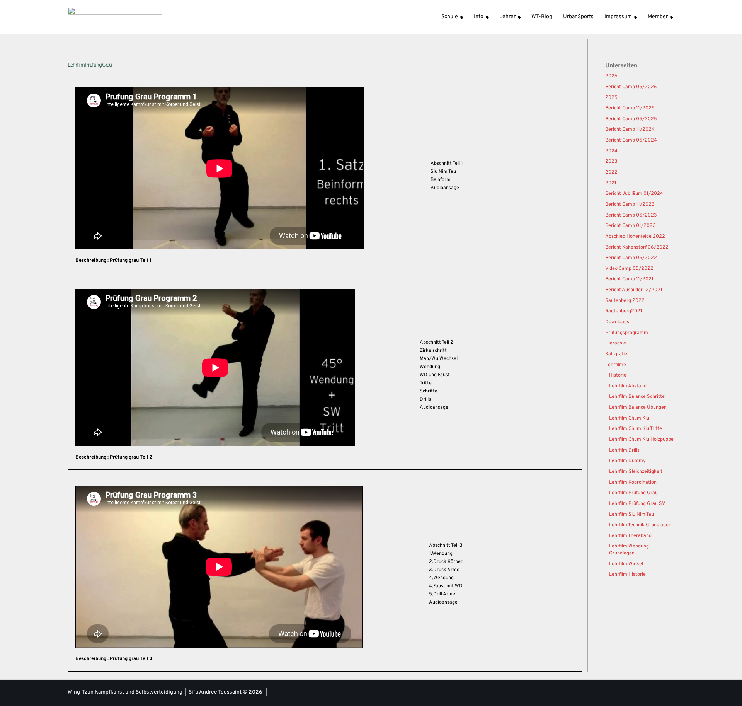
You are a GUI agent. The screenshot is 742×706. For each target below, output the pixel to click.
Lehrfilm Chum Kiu (629, 418)
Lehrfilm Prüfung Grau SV (637, 504)
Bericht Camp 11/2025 (630, 108)
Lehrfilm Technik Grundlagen (640, 525)
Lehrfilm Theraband (630, 536)
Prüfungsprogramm (626, 333)
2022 (611, 172)
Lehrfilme (615, 365)
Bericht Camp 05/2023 (631, 215)
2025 (611, 98)
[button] (461, 16)
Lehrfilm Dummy (627, 461)
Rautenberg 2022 (625, 301)
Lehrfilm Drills (624, 450)
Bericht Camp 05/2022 (631, 258)
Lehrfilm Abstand (628, 386)
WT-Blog (541, 17)
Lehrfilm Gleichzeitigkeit (635, 472)
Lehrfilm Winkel (626, 564)
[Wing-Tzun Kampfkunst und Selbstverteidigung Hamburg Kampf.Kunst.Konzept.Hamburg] (115, 17)
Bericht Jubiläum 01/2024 (634, 194)
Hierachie (615, 343)
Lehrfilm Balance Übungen (638, 407)
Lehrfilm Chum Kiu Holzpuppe (641, 440)
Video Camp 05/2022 (629, 269)
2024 (611, 151)
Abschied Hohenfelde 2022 (635, 237)
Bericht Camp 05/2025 (631, 119)
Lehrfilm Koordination (633, 482)
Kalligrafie (616, 354)
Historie (617, 375)
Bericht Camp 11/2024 (630, 129)
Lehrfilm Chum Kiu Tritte (635, 429)
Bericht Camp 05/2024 (631, 140)
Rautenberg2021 (623, 311)
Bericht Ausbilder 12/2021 (633, 290)
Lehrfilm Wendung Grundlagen (629, 549)
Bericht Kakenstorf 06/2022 (637, 247)
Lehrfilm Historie (627, 574)
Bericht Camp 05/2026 (631, 87)
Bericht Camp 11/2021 (629, 279)
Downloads (617, 322)
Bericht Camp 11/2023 (630, 204)
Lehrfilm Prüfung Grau (633, 493)
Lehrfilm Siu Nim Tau (631, 515)
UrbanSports (578, 17)
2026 (611, 76)
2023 (611, 162)
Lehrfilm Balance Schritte (637, 397)
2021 (610, 183)
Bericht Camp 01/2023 (630, 226)
